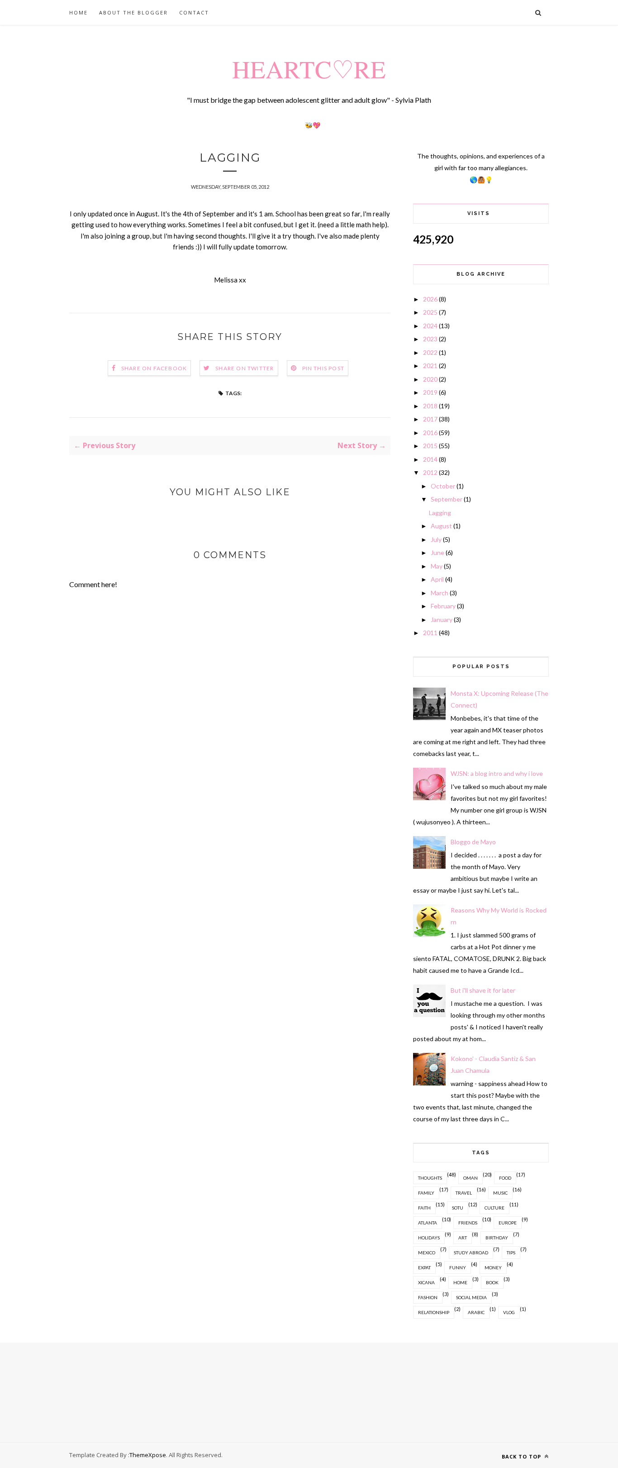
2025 (430, 312)
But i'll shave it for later (483, 990)
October (443, 486)
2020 (430, 379)
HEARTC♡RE (309, 68)
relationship (433, 1312)
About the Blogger (133, 12)
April (437, 579)
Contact (194, 12)
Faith (424, 1207)
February (443, 606)
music (500, 1192)
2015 (430, 445)
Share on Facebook (154, 368)
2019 (430, 392)
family (426, 1192)
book (492, 1282)
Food (505, 1178)
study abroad (471, 1252)
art (462, 1237)
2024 (430, 326)
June (437, 552)
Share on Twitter (244, 368)
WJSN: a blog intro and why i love (497, 773)
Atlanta (427, 1222)
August (441, 526)
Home (78, 12)
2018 (430, 406)
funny (457, 1267)
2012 (430, 472)
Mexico (426, 1252)
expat (424, 1267)
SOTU (457, 1207)
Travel (464, 1192)
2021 (430, 365)
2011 (430, 632)
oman (470, 1178)
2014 (430, 459)
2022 (430, 352)
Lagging (440, 512)
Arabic (476, 1312)
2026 (430, 299)
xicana (426, 1282)
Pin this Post (323, 368)
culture (494, 1207)
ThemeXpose (147, 1455)
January (441, 619)
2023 (430, 339)
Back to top (522, 1456)
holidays (429, 1237)
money (493, 1267)
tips (511, 1252)
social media (471, 1297)
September (446, 499)
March (439, 593)
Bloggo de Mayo (473, 842)
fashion (427, 1297)
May (436, 566)
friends (467, 1222)
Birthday (496, 1237)
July (436, 539)
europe (508, 1222)
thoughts (430, 1178)
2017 (430, 419)
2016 (430, 432)
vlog (509, 1312)
